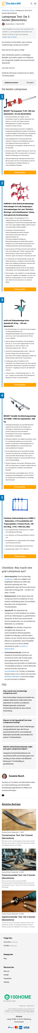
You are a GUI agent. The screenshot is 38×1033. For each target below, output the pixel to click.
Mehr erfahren (12, 37)
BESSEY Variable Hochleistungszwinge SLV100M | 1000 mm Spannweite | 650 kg (20, 419)
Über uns (6, 971)
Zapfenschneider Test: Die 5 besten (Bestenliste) (18, 918)
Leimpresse (9, 579)
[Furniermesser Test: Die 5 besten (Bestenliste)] (19, 829)
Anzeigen (30, 82)
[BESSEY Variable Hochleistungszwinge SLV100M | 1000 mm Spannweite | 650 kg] (20, 404)
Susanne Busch (16, 776)
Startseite (5, 10)
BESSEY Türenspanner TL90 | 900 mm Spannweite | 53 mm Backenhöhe (19, 112)
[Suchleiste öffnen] (31, 3)
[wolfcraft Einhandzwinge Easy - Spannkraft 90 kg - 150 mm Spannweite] (20, 308)
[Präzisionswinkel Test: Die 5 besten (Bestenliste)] (19, 869)
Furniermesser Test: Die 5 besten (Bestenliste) (17, 836)
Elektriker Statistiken (12, 677)
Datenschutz (30, 1006)
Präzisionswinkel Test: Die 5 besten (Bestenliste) (18, 876)
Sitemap (6, 982)
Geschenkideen (10, 671)
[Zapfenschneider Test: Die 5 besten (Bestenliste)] (19, 911)
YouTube (6, 946)
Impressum (22, 1006)
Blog (12, 10)
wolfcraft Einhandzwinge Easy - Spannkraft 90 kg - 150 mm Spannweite (17, 323)
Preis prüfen (21, 172)
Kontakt (6, 975)
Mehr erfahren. (30, 1012)
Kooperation (8, 978)
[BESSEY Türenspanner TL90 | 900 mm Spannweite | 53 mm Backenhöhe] (20, 102)
